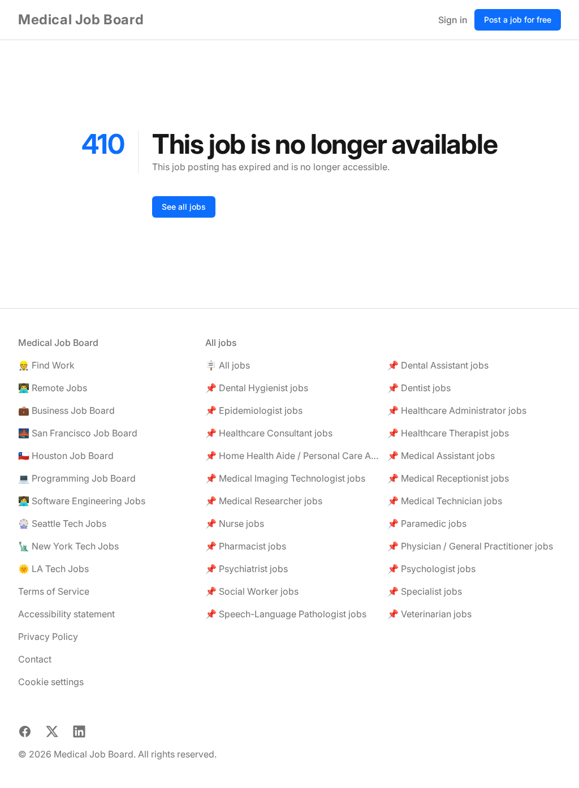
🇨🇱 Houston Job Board (66, 455)
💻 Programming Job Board (77, 478)
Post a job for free (517, 19)
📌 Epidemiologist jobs (254, 410)
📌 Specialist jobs (424, 591)
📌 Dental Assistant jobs (438, 365)
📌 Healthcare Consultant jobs (268, 433)
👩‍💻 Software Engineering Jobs (81, 500)
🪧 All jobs (227, 365)
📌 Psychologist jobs (431, 568)
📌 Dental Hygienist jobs (256, 387)
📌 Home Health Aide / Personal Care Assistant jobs (292, 455)
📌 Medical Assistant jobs (441, 455)
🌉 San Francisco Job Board (77, 433)
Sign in (453, 19)
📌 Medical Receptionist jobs (448, 478)
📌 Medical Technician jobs (444, 500)
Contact (34, 659)
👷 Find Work (46, 365)
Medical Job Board (81, 19)
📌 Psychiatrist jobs (246, 568)
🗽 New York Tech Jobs (68, 546)
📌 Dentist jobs (419, 387)
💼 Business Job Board (66, 410)
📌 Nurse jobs (234, 523)
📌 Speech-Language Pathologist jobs (285, 614)
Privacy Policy (48, 636)
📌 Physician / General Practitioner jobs (470, 546)
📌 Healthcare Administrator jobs (456, 410)
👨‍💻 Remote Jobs (52, 387)
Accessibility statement (66, 614)
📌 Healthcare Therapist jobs (448, 433)
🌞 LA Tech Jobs (53, 568)
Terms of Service (53, 591)
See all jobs (184, 206)
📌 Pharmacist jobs (245, 546)
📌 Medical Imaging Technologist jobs (285, 478)
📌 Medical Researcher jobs (263, 500)
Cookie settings (51, 681)
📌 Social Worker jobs (252, 591)
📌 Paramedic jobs (426, 523)
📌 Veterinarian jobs (429, 614)
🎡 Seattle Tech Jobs (62, 523)
